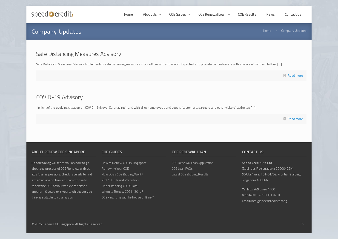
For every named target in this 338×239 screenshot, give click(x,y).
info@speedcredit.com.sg (269, 200)
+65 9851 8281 (269, 194)
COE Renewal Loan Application (193, 162)
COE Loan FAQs (182, 168)
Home (267, 30)
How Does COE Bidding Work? (122, 174)
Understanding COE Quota (119, 185)
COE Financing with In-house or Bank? (128, 197)
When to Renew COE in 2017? (122, 191)
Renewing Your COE (115, 168)
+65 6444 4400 (264, 189)
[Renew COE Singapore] (52, 14)
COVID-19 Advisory (59, 97)
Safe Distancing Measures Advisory (78, 54)
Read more (295, 75)
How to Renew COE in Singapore (124, 162)
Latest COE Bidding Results (190, 174)
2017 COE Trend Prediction (120, 180)
